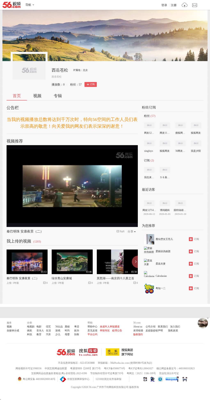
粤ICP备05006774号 (114, 368)
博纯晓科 (165, 210)
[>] (185, 5)
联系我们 (163, 326)
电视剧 (30, 326)
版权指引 (138, 334)
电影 (39, 326)
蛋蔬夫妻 (160, 263)
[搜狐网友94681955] (180, 125)
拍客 (76, 334)
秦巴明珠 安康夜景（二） (25, 231)
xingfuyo (148, 150)
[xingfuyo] (149, 143)
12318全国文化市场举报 (108, 379)
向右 (135, 262)
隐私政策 (173, 330)
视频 (37, 95)
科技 (29, 334)
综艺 (48, 326)
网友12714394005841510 (149, 132)
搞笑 (29, 330)
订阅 (92, 84)
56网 (66, 352)
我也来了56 (149, 177)
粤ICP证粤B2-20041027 (140, 368)
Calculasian (161, 276)
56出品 (59, 326)
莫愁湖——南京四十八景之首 (115, 278)
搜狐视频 (90, 352)
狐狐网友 (196, 132)
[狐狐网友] (196, 125)
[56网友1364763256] (180, 143)
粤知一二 (160, 288)
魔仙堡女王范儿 (164, 239)
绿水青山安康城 (62, 278)
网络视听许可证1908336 (28, 368)
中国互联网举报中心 (78, 379)
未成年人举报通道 (110, 326)
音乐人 (40, 330)
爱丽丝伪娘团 (163, 251)
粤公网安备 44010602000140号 (39, 379)
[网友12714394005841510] (149, 125)
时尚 (67, 330)
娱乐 (76, 330)
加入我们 (175, 326)
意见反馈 (92, 330)
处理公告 (117, 330)
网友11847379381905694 (165, 132)
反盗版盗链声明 (154, 330)
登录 (164, 5)
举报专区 (105, 330)
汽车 (48, 334)
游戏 (57, 330)
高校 (67, 326)
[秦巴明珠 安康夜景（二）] (27, 251)
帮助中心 (92, 326)
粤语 (76, 326)
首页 (17, 95)
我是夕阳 (196, 150)
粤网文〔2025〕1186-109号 (141, 373)
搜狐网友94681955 (180, 132)
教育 (39, 334)
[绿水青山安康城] (72, 251)
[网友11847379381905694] (165, 125)
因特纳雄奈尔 (180, 210)
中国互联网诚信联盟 (56, 368)
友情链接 (138, 330)
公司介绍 (150, 326)
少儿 (57, 334)
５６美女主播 (165, 177)
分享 (130, 231)
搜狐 (120, 352)
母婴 (67, 334)
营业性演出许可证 (169, 373)
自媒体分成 (13, 330)
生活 (48, 330)
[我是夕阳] (196, 143)
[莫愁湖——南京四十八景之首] (117, 251)
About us (137, 326)
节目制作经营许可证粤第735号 (106, 373)
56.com (11, 6)
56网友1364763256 (180, 150)
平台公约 (92, 334)
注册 (174, 5)
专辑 (58, 95)
